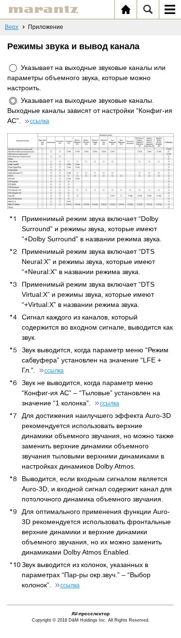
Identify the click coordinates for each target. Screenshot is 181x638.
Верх (11, 27)
